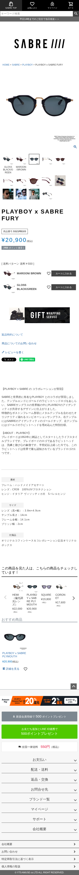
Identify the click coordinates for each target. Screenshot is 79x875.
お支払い (39, 760)
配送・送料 (39, 769)
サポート (39, 819)
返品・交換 (39, 779)
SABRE (16, 64)
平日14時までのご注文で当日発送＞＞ (39, 19)
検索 (76, 13)
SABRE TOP (11, 8)
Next (73, 598)
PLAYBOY (27, 64)
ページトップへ (74, 686)
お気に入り (32, 8)
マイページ (52, 8)
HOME (5, 64)
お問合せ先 (39, 789)
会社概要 (39, 829)
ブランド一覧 (39, 799)
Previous (5, 597)
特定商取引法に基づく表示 (18, 859)
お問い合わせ (10, 851)
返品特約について (12, 334)
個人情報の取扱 (11, 866)
